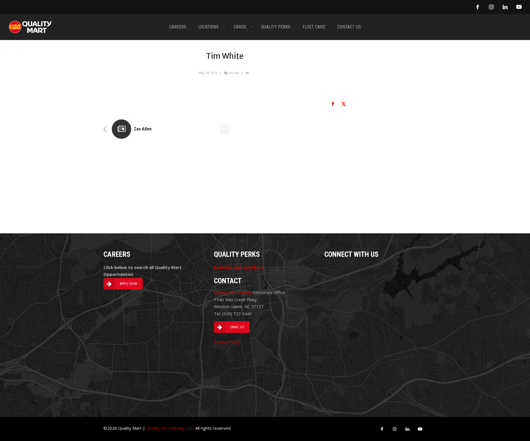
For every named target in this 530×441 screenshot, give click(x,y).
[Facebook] (477, 6)
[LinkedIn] (505, 6)
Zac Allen (143, 129)
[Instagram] (491, 6)
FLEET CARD (314, 27)
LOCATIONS (208, 27)
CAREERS (177, 27)
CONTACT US (349, 27)
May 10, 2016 (208, 73)
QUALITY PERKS (275, 27)
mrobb (234, 73)
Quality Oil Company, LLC (170, 428)
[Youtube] (519, 6)
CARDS (240, 27)
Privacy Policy (227, 341)
